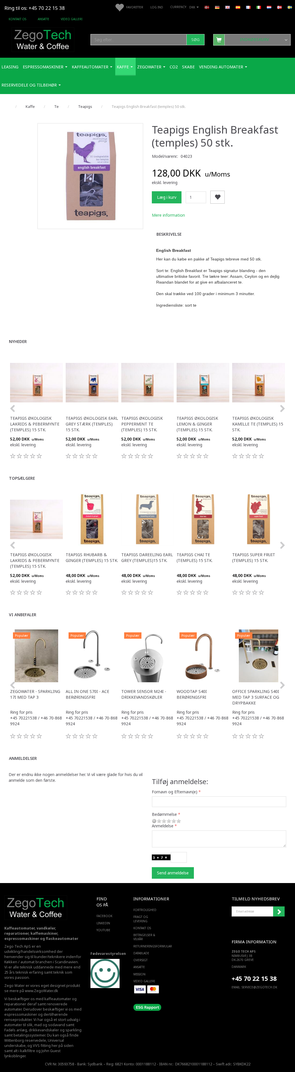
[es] (238, 7)
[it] (259, 7)
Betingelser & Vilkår (144, 937)
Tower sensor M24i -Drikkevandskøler (143, 694)
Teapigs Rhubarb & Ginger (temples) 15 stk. (92, 557)
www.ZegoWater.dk (41, 990)
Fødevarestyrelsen (108, 953)
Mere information (168, 215)
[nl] (269, 7)
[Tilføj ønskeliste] (217, 197)
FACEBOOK (103, 916)
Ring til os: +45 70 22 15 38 (34, 8)
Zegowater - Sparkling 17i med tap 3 (35, 694)
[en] (227, 7)
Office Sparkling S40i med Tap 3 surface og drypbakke (255, 697)
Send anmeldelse (173, 873)
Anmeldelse (162, 826)
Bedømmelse (164, 814)
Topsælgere (22, 478)
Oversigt (140, 960)
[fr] (248, 7)
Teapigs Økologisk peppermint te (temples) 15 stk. (142, 423)
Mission (139, 974)
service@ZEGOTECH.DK (259, 987)
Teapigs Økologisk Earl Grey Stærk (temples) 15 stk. (92, 423)
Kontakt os (17, 19)
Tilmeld (279, 912)
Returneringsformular (146, 946)
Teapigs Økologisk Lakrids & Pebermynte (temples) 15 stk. (34, 423)
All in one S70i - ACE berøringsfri (87, 694)
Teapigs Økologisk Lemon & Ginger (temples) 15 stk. (197, 423)
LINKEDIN (103, 923)
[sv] (290, 7)
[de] (217, 7)
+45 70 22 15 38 (254, 978)
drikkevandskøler (44, 1030)
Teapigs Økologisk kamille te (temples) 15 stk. (257, 423)
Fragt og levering (140, 919)
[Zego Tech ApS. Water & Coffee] (43, 38)
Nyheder (18, 341)
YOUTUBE (103, 930)
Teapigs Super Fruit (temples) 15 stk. (253, 557)
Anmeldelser (23, 758)
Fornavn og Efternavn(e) (174, 791)
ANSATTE (43, 19)
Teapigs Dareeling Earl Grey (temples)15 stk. (147, 557)
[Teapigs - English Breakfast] (90, 176)
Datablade (141, 953)
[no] (279, 7)
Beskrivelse (168, 234)
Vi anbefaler (22, 614)
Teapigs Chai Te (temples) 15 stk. (195, 557)
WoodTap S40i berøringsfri (192, 694)
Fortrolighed (144, 910)
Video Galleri (71, 19)
